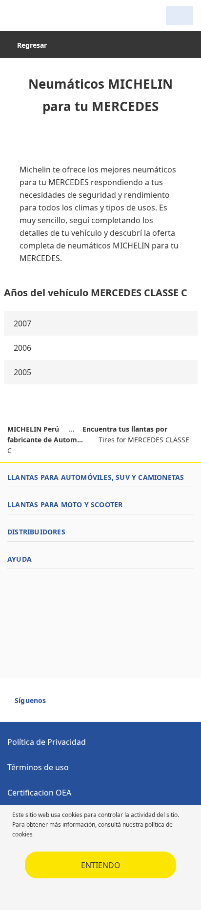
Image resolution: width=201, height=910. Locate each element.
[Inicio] (57, 15)
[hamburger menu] (17, 15)
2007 (22, 323)
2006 (22, 347)
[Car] (179, 15)
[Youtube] (80, 704)
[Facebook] (62, 704)
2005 (22, 372)
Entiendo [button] (101, 865)
